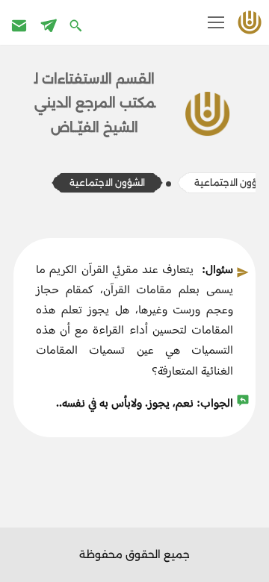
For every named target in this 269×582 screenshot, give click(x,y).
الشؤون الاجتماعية (107, 182)
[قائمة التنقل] (216, 22)
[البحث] (77, 25)
